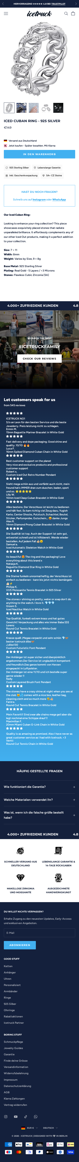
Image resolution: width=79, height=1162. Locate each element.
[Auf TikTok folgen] (26, 1117)
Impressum (10, 1079)
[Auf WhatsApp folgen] (36, 1117)
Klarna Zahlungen (14, 1098)
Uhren (7, 978)
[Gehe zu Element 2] (21, 108)
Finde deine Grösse (16, 1060)
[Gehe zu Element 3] (33, 108)
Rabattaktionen (13, 1016)
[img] (39, 413)
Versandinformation (16, 1067)
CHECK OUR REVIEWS (39, 358)
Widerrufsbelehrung (16, 1073)
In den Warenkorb (39, 154)
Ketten (8, 966)
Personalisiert (12, 985)
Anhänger (10, 972)
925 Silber (10, 1004)
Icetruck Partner (14, 1022)
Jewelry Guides (13, 1048)
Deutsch (48, 1128)
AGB (7, 1092)
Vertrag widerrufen (15, 1105)
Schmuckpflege (13, 1041)
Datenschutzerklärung (17, 1086)
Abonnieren (19, 945)
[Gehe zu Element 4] (46, 108)
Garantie (9, 1054)
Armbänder (10, 991)
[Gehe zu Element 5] (58, 108)
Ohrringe (9, 1010)
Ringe (7, 997)
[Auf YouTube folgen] (16, 1117)
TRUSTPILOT (58, 3)
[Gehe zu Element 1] (9, 108)
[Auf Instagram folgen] (6, 1117)
